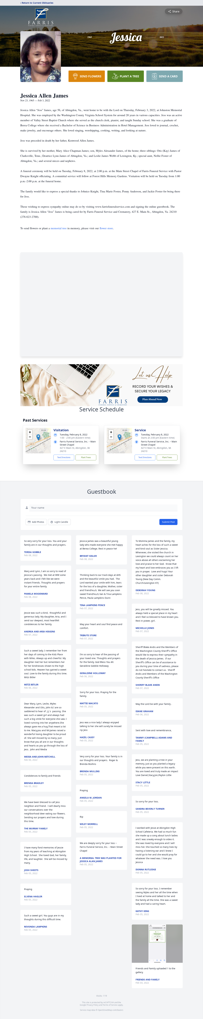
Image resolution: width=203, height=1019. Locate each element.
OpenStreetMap (105, 1010)
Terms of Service (110, 1005)
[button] (38, 437)
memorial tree (59, 228)
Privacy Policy (92, 1005)
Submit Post (168, 521)
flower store (106, 228)
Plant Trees (86, 457)
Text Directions (63, 457)
